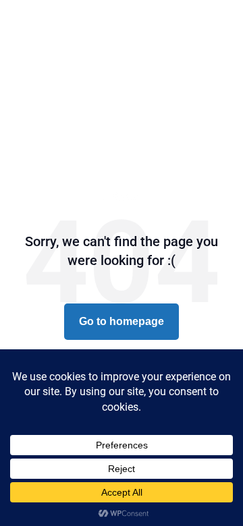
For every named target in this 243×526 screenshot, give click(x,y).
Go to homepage (121, 321)
